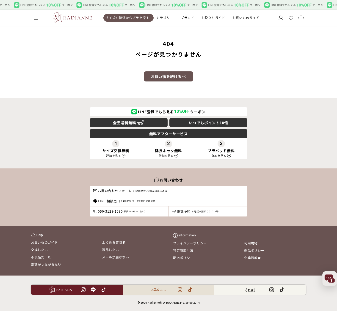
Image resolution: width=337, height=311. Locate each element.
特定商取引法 (183, 250)
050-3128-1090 (121, 211)
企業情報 (252, 258)
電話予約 (199, 211)
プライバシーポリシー (190, 243)
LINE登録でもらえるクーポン (171, 111)
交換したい (39, 249)
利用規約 (251, 243)
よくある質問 (113, 243)
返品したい (110, 249)
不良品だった (41, 257)
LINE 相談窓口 (126, 201)
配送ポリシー (183, 257)
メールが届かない (115, 257)
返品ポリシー (254, 250)
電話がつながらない (46, 264)
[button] (36, 18)
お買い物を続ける (166, 76)
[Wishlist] (291, 18)
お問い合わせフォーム (132, 190)
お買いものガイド (44, 242)
